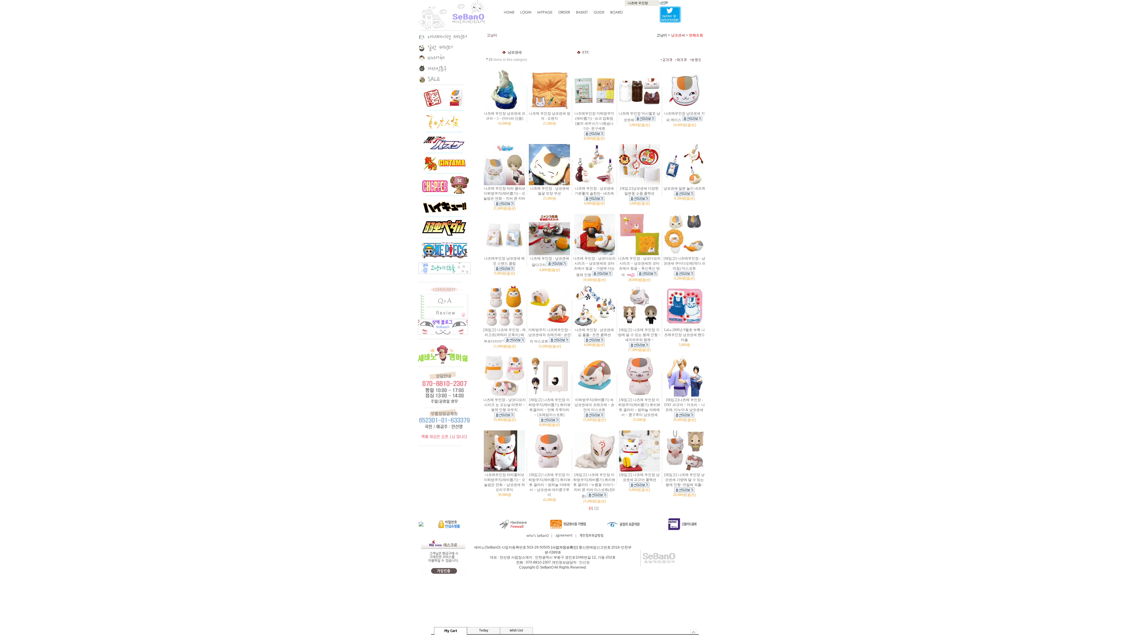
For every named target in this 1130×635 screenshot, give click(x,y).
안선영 (584, 562)
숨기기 (693, 631)
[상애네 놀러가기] (443, 334)
